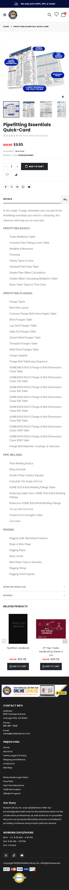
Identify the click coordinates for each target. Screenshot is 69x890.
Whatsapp (23, 186)
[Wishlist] (56, 14)
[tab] (34, 199)
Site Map (7, 767)
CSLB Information (12, 789)
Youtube (22, 855)
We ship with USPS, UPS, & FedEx (38, 3)
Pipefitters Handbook (18, 647)
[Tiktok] (14, 855)
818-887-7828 (10, 725)
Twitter (11, 186)
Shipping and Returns (14, 759)
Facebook (5, 186)
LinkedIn (17, 186)
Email (29, 186)
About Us (8, 751)
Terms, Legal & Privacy (14, 755)
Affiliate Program (12, 793)
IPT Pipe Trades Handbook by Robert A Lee (51, 651)
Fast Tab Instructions (13, 785)
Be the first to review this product (32, 135)
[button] (63, 97)
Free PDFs (8, 781)
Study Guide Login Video (15, 777)
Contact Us (9, 763)
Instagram (6, 855)
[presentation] (65, 641)
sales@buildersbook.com (16, 733)
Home (6, 26)
